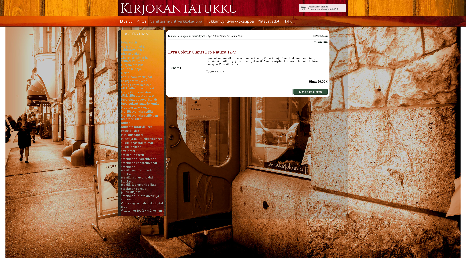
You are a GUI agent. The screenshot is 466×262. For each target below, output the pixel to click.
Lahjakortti (129, 42)
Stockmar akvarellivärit (138, 159)
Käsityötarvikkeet (134, 81)
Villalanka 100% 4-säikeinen (141, 210)
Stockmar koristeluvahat (139, 163)
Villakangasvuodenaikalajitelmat (142, 205)
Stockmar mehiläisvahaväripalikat (138, 183)
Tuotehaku (322, 36)
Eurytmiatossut (132, 65)
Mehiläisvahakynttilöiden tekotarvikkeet (139, 117)
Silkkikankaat (131, 147)
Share (175, 68)
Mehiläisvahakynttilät (137, 111)
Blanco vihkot (131, 53)
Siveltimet (128, 151)
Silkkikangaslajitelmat (137, 143)
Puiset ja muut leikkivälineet (141, 139)
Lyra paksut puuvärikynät (192, 36)
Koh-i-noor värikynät (136, 77)
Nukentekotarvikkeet (136, 127)
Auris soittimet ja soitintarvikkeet (133, 48)
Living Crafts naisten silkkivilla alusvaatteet (137, 94)
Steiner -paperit (132, 155)
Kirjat (125, 73)
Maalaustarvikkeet (135, 107)
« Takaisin (321, 41)
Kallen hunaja (131, 69)
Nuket (125, 123)
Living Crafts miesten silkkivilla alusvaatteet (137, 86)
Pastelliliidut (130, 131)
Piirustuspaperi (132, 135)
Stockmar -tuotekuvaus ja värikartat (140, 197)
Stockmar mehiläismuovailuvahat (138, 168)
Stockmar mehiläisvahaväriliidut (137, 175)
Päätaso (172, 36)
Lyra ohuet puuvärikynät (139, 99)
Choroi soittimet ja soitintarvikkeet (134, 59)
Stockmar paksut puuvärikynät (133, 190)
